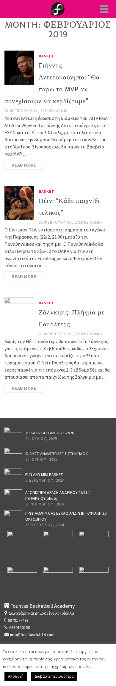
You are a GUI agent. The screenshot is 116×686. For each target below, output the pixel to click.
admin (62, 110)
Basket (46, 56)
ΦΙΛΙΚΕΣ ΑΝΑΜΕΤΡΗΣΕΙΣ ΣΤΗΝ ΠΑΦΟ (57, 453)
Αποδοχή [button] (15, 676)
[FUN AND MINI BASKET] (13, 477)
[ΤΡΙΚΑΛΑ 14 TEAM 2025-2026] (13, 436)
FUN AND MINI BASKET (44, 474)
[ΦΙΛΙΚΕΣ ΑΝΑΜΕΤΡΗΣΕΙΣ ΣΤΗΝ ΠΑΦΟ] (13, 457)
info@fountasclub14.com (32, 634)
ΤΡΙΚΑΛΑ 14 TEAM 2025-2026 (49, 433)
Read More (24, 165)
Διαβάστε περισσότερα (54, 676)
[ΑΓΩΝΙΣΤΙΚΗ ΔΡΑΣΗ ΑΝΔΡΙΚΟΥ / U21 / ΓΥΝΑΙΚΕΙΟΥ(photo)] (13, 498)
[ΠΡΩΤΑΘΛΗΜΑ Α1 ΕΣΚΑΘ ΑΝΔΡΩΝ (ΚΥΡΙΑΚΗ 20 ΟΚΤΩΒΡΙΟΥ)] (13, 519)
